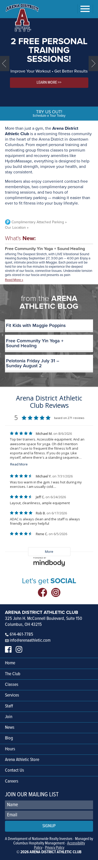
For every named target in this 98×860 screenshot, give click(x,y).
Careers (11, 781)
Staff (9, 706)
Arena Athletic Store (22, 760)
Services (12, 695)
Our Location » (16, 227)
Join (8, 717)
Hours (10, 749)
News (9, 728)
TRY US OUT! (49, 113)
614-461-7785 (21, 635)
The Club (12, 674)
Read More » (14, 280)
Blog (9, 738)
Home (10, 663)
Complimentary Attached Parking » (39, 222)
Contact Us (14, 770)
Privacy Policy (54, 847)
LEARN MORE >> (49, 82)
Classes (11, 685)
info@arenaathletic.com (30, 641)
